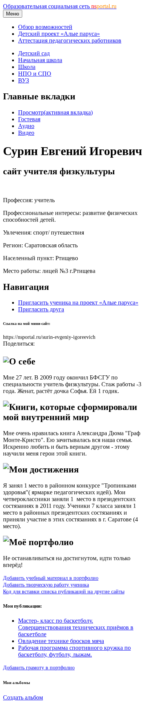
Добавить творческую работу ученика (46, 585)
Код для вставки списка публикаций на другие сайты (63, 591)
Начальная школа (40, 60)
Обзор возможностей (45, 27)
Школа (26, 67)
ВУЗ (23, 80)
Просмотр (55, 112)
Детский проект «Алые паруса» (59, 33)
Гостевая (29, 119)
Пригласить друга (41, 309)
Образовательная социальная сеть (59, 6)
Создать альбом (23, 697)
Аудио (26, 126)
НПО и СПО (34, 73)
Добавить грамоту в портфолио (39, 667)
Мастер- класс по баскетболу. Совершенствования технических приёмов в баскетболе (75, 627)
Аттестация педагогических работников (69, 40)
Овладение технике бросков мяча (61, 641)
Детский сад (34, 53)
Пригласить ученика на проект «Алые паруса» (78, 302)
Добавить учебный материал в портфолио (50, 578)
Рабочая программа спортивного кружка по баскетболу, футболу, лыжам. (74, 651)
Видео (26, 133)
